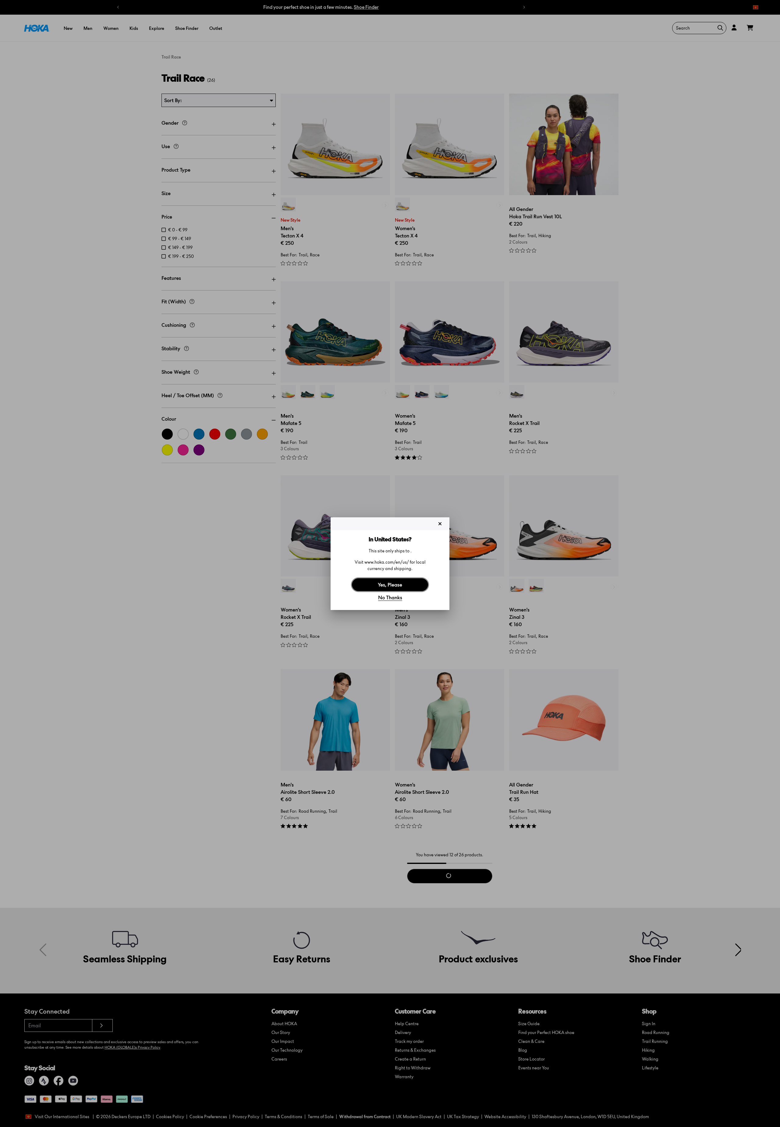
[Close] (440, 523)
